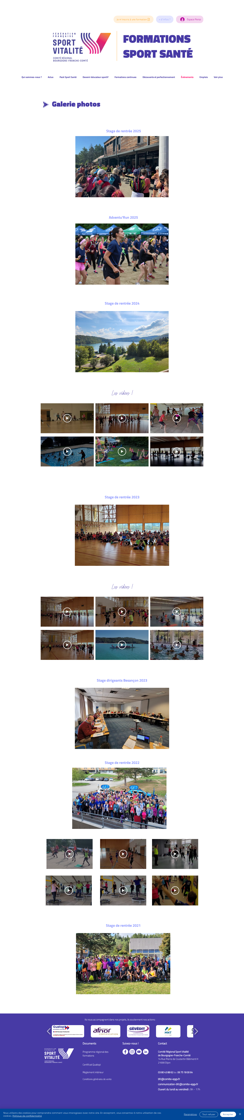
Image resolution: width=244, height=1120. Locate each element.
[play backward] (49, 1031)
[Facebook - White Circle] (125, 1052)
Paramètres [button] (190, 1114)
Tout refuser (208, 1114)
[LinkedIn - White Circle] (146, 1052)
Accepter (228, 1114)
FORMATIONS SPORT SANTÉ (158, 46)
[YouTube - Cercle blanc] (139, 1052)
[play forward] (196, 1031)
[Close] (240, 1114)
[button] (164, 19)
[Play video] (67, 418)
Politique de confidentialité (27, 1116)
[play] (161, 746)
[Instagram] (132, 1052)
